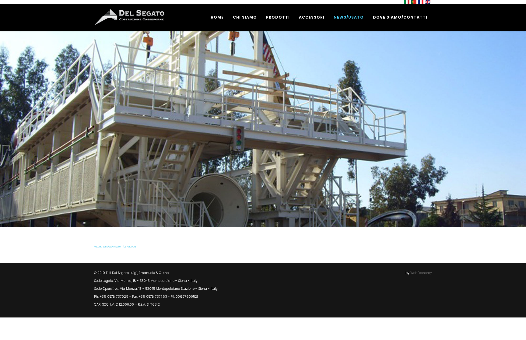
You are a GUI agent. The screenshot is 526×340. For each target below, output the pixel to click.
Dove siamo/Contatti (400, 17)
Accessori (311, 17)
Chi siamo (245, 17)
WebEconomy (421, 273)
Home (217, 17)
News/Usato (349, 17)
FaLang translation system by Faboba (115, 246)
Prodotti (278, 17)
